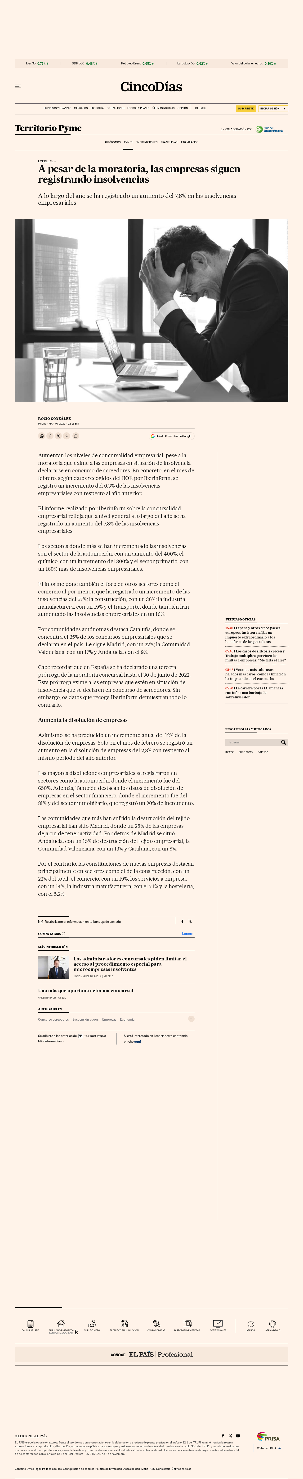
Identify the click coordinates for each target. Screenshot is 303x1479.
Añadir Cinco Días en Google (173, 436)
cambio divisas (156, 1330)
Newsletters (163, 1468)
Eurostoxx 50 (186, 63)
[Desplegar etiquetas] (191, 1019)
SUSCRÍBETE (246, 108)
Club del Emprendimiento (270, 129)
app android (272, 1330)
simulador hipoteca (61, 1330)
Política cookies (52, 1468)
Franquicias (169, 142)
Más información (50, 1041)
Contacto (20, 1468)
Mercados (81, 108)
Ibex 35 (31, 63)
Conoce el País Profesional (151, 1354)
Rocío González (54, 418)
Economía (97, 108)
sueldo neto (92, 1330)
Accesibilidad (131, 1468)
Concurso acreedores (53, 1019)
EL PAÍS (198, 107)
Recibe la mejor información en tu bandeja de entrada (83, 921)
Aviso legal (34, 1468)
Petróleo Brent (131, 63)
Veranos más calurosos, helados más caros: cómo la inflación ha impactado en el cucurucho (255, 674)
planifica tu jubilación (124, 1330)
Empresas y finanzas (57, 108)
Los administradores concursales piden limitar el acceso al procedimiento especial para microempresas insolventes (130, 964)
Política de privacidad (108, 1468)
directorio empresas (187, 1330)
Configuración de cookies (78, 1468)
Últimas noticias (163, 108)
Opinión (183, 108)
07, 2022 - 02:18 (64, 423)
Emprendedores (146, 142)
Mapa (144, 1468)
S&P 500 (78, 63)
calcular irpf (30, 1330)
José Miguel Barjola (88, 976)
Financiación (189, 142)
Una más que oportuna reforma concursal (86, 991)
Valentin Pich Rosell (52, 997)
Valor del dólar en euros (247, 63)
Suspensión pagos (85, 1019)
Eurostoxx (246, 752)
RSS (152, 1468)
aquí (137, 1041)
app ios (250, 1330)
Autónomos (112, 142)
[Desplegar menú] (18, 86)
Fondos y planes (138, 108)
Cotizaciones (115, 108)
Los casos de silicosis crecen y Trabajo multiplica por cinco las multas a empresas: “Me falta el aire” (255, 655)
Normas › (188, 934)
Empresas (45, 161)
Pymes (128, 142)
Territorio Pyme (48, 128)
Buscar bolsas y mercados (248, 729)
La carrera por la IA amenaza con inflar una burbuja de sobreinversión (254, 692)
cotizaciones (218, 1330)
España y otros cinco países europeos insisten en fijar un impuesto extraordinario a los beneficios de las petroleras (253, 635)
